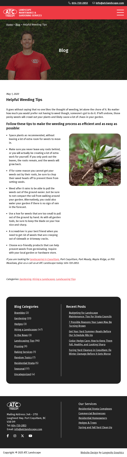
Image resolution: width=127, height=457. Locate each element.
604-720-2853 (80, 3)
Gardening (25, 279)
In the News (21, 335)
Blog (17, 24)
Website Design (89, 452)
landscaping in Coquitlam (44, 259)
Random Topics (23, 357)
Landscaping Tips (65, 279)
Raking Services (23, 351)
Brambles (19, 312)
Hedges (18, 324)
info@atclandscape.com (110, 3)
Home (9, 24)
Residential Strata (24, 363)
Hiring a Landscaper (43, 279)
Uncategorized (22, 374)
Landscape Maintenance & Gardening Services (30, 12)
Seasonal (19, 368)
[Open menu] (120, 13)
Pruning (18, 346)
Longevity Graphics (113, 452)
